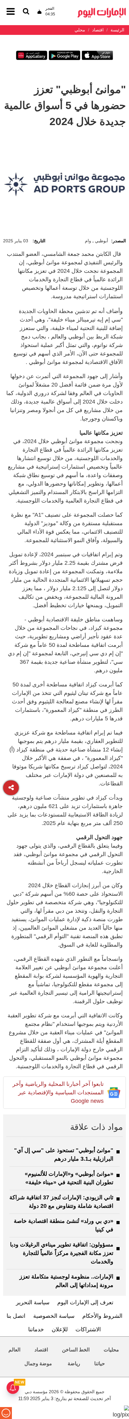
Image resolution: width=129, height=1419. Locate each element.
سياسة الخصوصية (54, 1316)
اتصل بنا (16, 1316)
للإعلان (60, 1329)
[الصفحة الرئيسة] (102, 9)
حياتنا (99, 1363)
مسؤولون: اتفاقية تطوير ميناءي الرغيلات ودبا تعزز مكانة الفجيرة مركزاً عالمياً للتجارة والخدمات (61, 1253)
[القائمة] (26, 12)
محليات (111, 1349)
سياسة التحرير (32, 1302)
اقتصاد (41, 1349)
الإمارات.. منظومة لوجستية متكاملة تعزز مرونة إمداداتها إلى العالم (66, 1280)
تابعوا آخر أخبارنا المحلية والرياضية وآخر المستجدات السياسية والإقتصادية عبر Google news (58, 1092)
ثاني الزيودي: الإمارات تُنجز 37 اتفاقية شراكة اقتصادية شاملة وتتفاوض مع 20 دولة (61, 1201)
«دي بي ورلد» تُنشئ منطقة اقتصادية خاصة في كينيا (63, 1225)
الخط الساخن (76, 1349)
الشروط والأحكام (102, 1316)
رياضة (74, 1363)
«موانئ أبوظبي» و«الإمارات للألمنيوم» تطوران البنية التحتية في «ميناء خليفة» (69, 1178)
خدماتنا (36, 1329)
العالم (14, 1349)
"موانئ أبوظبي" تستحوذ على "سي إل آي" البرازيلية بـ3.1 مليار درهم (63, 1154)
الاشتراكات (88, 1329)
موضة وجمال (38, 1363)
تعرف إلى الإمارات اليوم (85, 1302)
